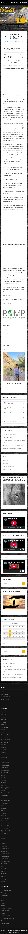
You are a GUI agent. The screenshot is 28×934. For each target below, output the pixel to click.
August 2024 (4, 772)
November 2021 (5, 856)
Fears (2, 900)
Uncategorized (5, 923)
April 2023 (3, 813)
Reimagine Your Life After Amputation (13, 445)
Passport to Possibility (9, 437)
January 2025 (4, 760)
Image (3, 903)
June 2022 (3, 838)
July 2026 (3, 714)
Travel (3, 921)
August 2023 (4, 803)
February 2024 (5, 788)
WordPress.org (5, 699)
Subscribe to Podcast (8, 466)
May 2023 (3, 810)
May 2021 (3, 871)
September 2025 (5, 740)
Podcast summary (6, 915)
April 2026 (3, 722)
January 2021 (4, 881)
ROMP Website (7, 303)
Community (4, 898)
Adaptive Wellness (6, 890)
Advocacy (3, 893)
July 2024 (3, 775)
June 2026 (3, 717)
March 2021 (4, 876)
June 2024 (3, 777)
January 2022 (4, 851)
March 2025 (4, 755)
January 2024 (4, 790)
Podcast (3, 913)
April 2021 (3, 874)
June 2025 (3, 747)
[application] (14, 523)
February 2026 (5, 727)
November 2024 (5, 765)
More (22, 65)
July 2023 (3, 805)
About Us (5, 460)
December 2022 (5, 823)
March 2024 (4, 785)
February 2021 (5, 879)
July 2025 (3, 745)
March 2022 (4, 846)
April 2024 (3, 783)
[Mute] (20, 527)
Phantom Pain (5, 910)
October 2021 (4, 858)
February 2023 (5, 818)
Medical (3, 905)
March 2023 (4, 815)
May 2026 (3, 719)
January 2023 (4, 821)
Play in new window (13, 60)
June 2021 (3, 869)
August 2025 (4, 742)
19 (10, 636)
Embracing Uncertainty (9, 434)
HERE (12, 295)
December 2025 (5, 732)
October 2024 (4, 767)
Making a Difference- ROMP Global (14, 36)
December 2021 (5, 853)
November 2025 (5, 734)
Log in (2, 691)
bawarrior (10, 41)
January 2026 (4, 729)
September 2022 (5, 831)
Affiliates (5, 463)
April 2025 (3, 752)
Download (21, 60)
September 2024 (5, 770)
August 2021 (4, 864)
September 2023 (5, 800)
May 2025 (3, 750)
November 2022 (5, 826)
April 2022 (3, 843)
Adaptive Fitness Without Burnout (12, 448)
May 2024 (3, 780)
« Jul (4, 643)
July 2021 (3, 866)
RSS (19, 65)
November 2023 (5, 795)
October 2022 (4, 828)
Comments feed (5, 696)
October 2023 (4, 798)
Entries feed (4, 694)
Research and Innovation (7, 918)
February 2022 (5, 848)
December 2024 (5, 762)
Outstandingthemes (15, 932)
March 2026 (4, 724)
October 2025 (4, 737)
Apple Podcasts (13, 65)
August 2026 (4, 712)
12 (10, 634)
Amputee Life (4, 895)
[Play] (5, 527)
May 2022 (3, 841)
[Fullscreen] (23, 527)
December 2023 (5, 793)
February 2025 (5, 757)
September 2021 (5, 861)
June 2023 (3, 808)
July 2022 (3, 836)
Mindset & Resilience (6, 908)
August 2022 (4, 833)
